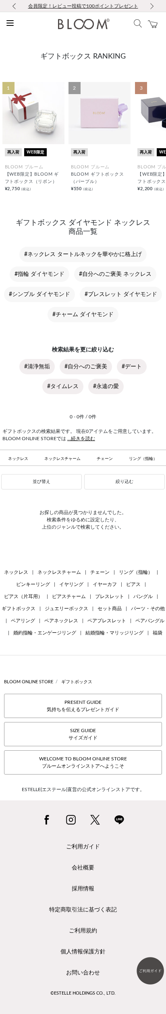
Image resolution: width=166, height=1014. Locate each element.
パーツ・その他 (148, 608)
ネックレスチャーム (62, 459)
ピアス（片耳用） (23, 596)
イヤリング (71, 584)
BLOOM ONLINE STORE (28, 682)
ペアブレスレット (106, 620)
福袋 (157, 632)
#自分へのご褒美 (85, 366)
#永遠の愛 (106, 386)
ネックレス (18, 459)
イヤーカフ (105, 584)
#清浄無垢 (37, 366)
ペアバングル (149, 620)
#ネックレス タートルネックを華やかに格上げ (83, 254)
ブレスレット (109, 596)
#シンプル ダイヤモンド (39, 294)
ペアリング (23, 620)
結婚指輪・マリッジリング (114, 632)
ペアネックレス (61, 620)
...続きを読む (81, 438)
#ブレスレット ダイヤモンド (121, 294)
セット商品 (110, 608)
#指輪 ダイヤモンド (39, 274)
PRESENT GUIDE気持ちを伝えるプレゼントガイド (83, 706)
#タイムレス (63, 386)
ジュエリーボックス (66, 608)
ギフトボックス (18, 608)
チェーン (105, 459)
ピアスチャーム (69, 596)
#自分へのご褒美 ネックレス (115, 274)
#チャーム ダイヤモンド (83, 314)
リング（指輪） (143, 459)
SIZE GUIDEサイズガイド (83, 734)
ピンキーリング (33, 584)
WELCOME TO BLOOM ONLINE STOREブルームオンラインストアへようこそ (83, 762)
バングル (143, 596)
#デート (132, 366)
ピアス (133, 584)
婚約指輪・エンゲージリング (44, 632)
